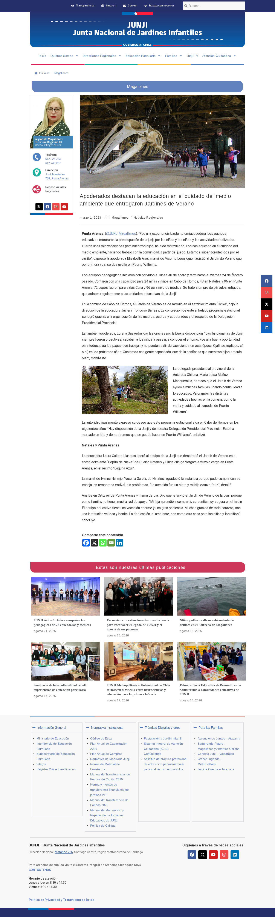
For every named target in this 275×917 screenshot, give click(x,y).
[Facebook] (266, 281)
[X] (94, 542)
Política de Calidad (103, 825)
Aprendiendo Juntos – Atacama (219, 738)
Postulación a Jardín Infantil (163, 738)
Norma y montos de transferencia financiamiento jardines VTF (109, 790)
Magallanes (120, 217)
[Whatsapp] (103, 542)
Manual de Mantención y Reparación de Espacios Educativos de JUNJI (107, 815)
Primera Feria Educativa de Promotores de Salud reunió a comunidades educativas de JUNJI (210, 690)
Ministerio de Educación (53, 738)
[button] (56, 728)
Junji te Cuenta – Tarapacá (216, 769)
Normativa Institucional (107, 727)
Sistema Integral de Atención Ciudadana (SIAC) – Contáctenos (163, 749)
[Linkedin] (266, 327)
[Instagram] (266, 292)
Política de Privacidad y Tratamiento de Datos (61, 900)
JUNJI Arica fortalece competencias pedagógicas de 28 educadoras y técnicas (62, 623)
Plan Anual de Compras (106, 753)
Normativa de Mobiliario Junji (110, 759)
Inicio (42, 55)
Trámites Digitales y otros (162, 727)
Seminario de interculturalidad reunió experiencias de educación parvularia (60, 688)
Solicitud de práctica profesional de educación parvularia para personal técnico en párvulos (165, 764)
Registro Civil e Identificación (56, 769)
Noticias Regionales (148, 217)
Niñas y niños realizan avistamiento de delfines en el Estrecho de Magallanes (207, 623)
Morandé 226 (64, 852)
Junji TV (192, 55)
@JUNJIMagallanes (121, 234)
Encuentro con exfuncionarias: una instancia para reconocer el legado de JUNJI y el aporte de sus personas (138, 625)
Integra (41, 764)
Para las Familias (211, 727)
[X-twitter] (266, 304)
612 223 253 (53, 159)
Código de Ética (101, 738)
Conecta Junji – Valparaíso (216, 753)
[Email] (111, 542)
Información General (51, 727)
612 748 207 (53, 163)
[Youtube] (266, 316)
